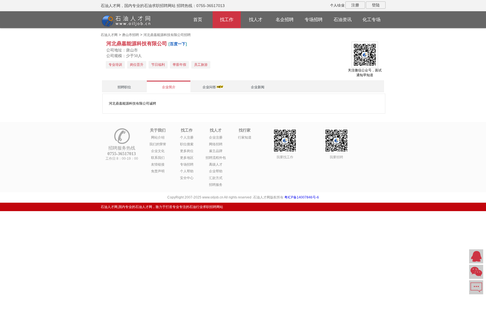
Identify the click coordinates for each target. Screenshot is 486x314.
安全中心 (187, 178)
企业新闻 (257, 87)
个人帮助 (187, 171)
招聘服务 (215, 185)
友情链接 (158, 164)
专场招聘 (314, 19)
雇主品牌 (215, 151)
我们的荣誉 (157, 144)
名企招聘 (285, 19)
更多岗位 (187, 151)
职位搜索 (187, 144)
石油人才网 (109, 35)
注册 (355, 5)
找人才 (255, 19)
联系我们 (158, 158)
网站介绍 (158, 137)
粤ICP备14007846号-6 (301, 197)
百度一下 (178, 44)
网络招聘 (215, 144)
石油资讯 (343, 19)
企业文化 (158, 151)
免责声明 (158, 171)
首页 (197, 19)
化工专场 (372, 19)
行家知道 (244, 137)
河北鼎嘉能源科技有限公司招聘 (167, 35)
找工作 (226, 19)
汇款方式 (215, 178)
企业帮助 (215, 171)
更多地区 (187, 158)
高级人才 (215, 164)
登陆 (376, 5)
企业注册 (215, 137)
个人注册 (187, 137)
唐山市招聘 (130, 35)
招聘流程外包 (216, 158)
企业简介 (169, 87)
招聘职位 (124, 87)
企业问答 (209, 87)
